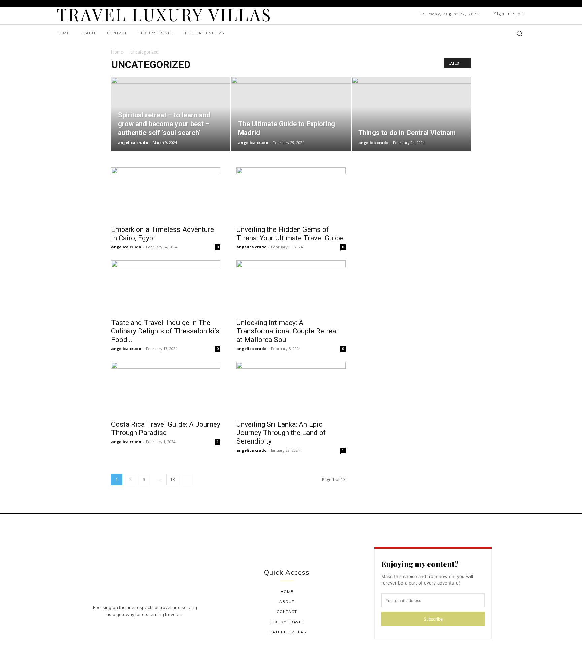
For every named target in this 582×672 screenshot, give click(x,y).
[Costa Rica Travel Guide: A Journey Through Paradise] (165, 389)
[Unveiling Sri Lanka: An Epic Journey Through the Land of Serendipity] (291, 389)
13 (172, 479)
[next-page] (187, 479)
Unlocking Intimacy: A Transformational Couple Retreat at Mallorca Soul (287, 331)
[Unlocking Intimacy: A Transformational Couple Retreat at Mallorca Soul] (291, 287)
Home (117, 52)
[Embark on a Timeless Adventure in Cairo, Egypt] (165, 194)
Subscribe (433, 619)
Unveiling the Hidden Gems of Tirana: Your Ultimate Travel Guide (289, 233)
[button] (519, 33)
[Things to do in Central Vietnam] (411, 114)
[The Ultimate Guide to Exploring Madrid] (291, 114)
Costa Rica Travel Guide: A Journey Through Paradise (165, 428)
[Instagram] (478, 33)
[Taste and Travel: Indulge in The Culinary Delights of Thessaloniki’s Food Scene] (165, 287)
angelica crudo (133, 142)
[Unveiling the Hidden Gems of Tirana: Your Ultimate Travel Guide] (291, 194)
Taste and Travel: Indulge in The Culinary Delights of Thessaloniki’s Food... (165, 331)
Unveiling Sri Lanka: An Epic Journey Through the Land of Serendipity (281, 432)
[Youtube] (494, 33)
